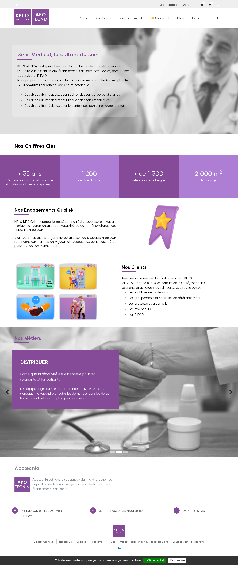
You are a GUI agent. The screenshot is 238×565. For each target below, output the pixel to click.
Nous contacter (98, 541)
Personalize (177, 560)
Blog (113, 541)
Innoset (185, 4)
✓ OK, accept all (154, 560)
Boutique (81, 541)
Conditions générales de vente (188, 541)
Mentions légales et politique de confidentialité (144, 541)
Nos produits (65, 541)
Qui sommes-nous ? (44, 541)
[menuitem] (84, 18)
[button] (217, 18)
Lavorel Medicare (168, 4)
